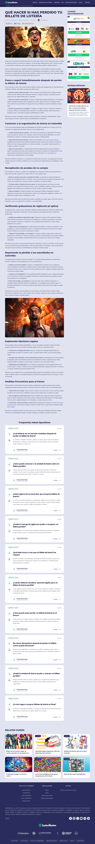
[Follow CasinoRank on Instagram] (74, 818)
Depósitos (57, 2)
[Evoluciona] (45, 833)
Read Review (79, 35)
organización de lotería (52, 140)
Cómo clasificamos (26, 798)
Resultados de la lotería (45, 2)
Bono (47, 790)
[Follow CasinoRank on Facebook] (70, 818)
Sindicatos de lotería (71, 2)
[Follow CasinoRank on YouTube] (81, 818)
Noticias (87, 2)
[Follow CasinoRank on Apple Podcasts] (88, 818)
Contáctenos (26, 793)
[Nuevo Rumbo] (57, 833)
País (62, 2)
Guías (80, 2)
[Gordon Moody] (67, 833)
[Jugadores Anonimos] (33, 833)
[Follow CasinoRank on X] (77, 818)
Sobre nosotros (26, 790)
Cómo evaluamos (26, 795)
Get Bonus (79, 32)
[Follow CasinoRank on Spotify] (84, 818)
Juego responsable (47, 795)
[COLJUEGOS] (23, 833)
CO (7, 818)
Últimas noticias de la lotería (68, 790)
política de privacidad (47, 798)
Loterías (35, 2)
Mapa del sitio (26, 801)
